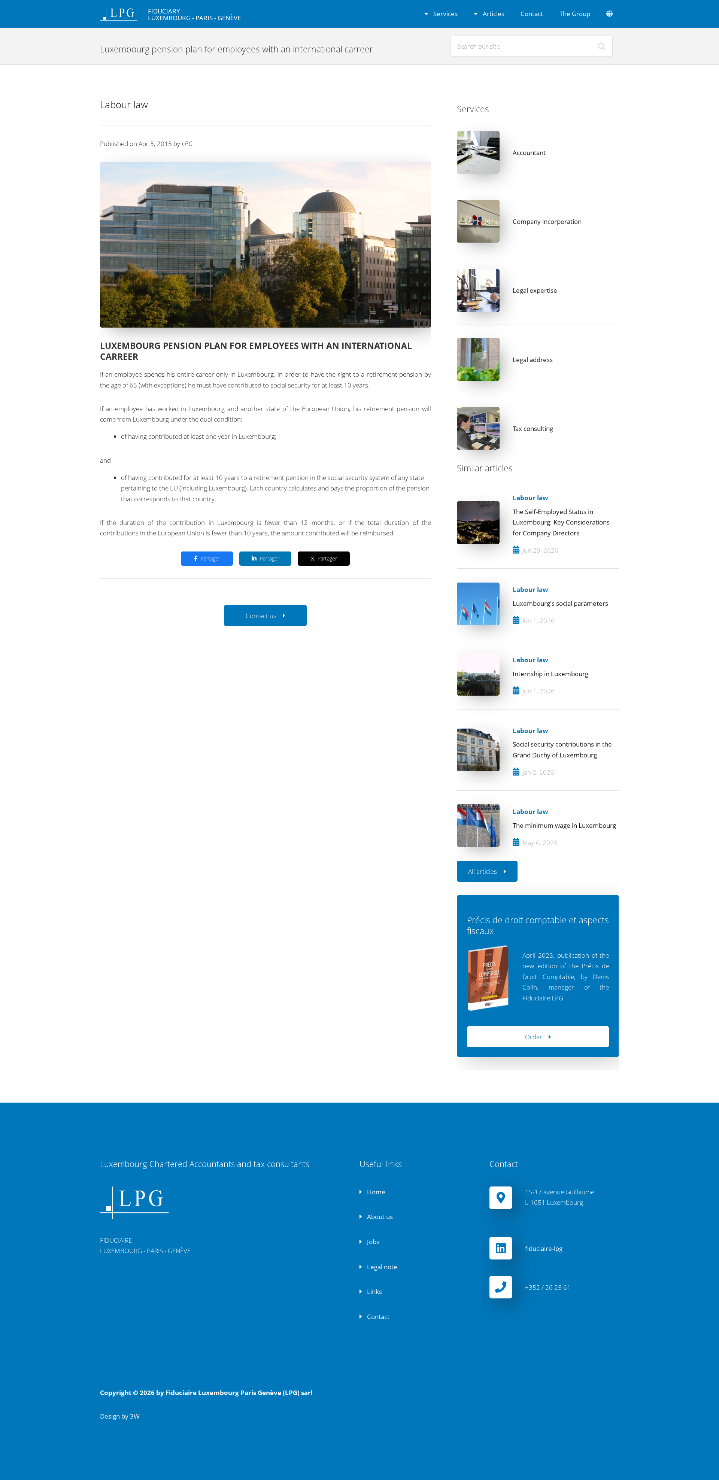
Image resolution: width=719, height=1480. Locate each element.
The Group (574, 13)
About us (379, 1216)
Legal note (381, 1266)
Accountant (529, 152)
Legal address (533, 359)
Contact (532, 13)
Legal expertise (535, 290)
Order (533, 1036)
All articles (482, 871)
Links (373, 1291)
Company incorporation (547, 221)
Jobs (372, 1241)
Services (445, 13)
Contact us (261, 615)
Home (375, 1191)
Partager (210, 558)
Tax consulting (533, 428)
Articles (492, 13)
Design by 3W (120, 1415)
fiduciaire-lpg (543, 1248)
